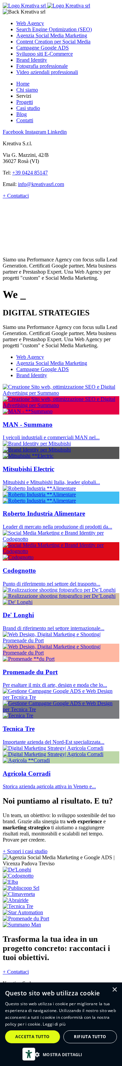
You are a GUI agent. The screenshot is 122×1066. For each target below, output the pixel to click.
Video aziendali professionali (47, 72)
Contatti (24, 120)
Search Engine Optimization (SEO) (54, 29)
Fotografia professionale (42, 66)
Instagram (36, 132)
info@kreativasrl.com (41, 184)
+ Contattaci (16, 196)
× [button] (114, 989)
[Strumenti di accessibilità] (28, 1054)
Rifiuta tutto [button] (90, 1037)
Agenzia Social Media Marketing (51, 35)
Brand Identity (31, 60)
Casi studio (28, 108)
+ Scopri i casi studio (25, 851)
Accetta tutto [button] (32, 1037)
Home (22, 84)
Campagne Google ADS (42, 48)
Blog (21, 114)
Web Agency (30, 23)
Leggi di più (54, 1024)
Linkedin (57, 132)
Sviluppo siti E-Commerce (44, 54)
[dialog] (61, 1024)
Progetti (24, 102)
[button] (61, 1054)
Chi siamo (27, 90)
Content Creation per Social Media (53, 41)
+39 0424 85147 (30, 173)
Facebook (14, 132)
